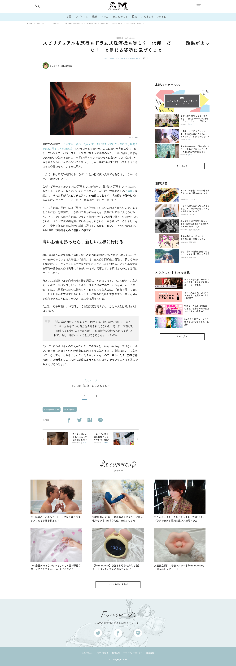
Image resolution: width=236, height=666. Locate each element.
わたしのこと (120, 16)
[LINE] (100, 420)
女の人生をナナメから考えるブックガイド (122, 58)
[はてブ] (89, 420)
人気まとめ (147, 16)
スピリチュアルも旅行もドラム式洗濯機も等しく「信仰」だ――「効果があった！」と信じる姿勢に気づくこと (104, 23)
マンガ (105, 16)
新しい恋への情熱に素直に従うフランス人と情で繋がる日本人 (195, 253)
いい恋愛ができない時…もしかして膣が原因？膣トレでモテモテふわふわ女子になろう (56, 567)
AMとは (161, 16)
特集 (134, 16)
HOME (29, 23)
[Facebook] (69, 420)
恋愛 (69, 16)
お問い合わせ (102, 653)
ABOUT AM (87, 653)
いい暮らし (56, 23)
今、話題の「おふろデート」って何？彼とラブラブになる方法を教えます (56, 519)
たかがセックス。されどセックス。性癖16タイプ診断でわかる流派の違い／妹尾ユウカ (179, 519)
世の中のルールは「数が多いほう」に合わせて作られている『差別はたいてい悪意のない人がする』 (194, 149)
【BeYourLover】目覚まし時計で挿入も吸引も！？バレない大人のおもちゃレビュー (116, 567)
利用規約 (116, 653)
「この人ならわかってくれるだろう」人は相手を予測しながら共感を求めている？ (195, 208)
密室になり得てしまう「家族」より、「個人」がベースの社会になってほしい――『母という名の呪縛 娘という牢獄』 (194, 119)
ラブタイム (81, 16)
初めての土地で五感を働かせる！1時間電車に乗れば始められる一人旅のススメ (194, 224)
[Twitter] (79, 420)
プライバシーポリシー (133, 653)
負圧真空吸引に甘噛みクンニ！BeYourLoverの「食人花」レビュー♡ (179, 567)
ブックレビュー (52, 409)
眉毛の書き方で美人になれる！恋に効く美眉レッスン (192, 237)
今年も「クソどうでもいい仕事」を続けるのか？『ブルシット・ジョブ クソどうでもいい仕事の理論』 (195, 134)
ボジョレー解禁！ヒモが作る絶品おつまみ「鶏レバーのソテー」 (195, 193)
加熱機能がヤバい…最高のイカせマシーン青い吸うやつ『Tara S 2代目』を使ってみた (117, 519)
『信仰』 (130, 191)
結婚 (94, 16)
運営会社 (150, 653)
